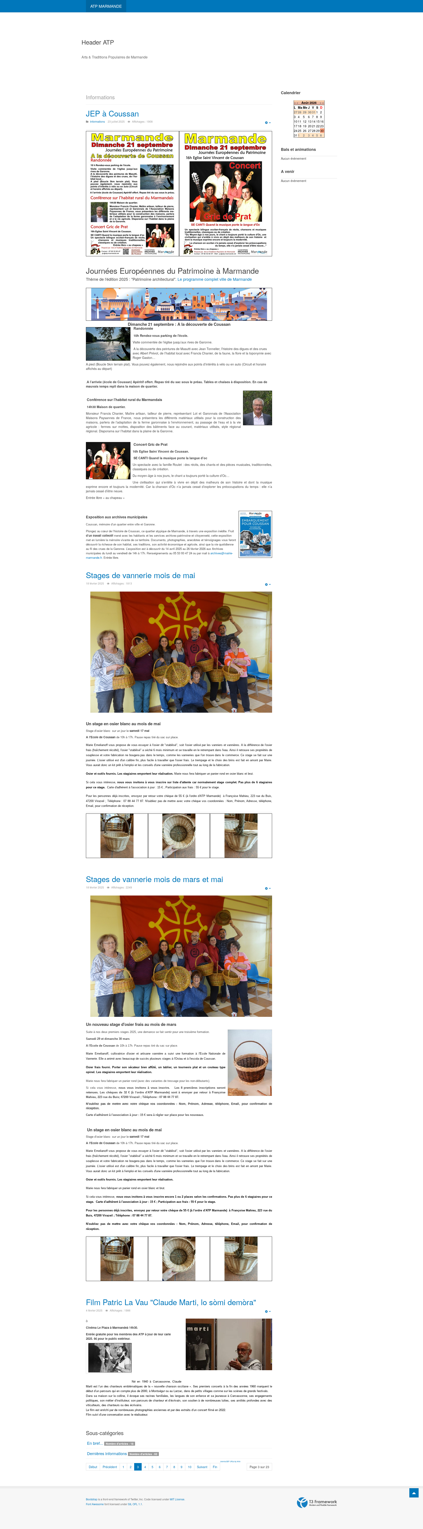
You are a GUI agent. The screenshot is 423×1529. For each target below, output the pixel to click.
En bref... (95, 1443)
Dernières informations (107, 1453)
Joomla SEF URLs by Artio (230, 1461)
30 (322, 130)
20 (310, 126)
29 (318, 130)
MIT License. (177, 1499)
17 (295, 126)
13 (310, 121)
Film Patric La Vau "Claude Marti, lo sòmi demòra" (171, 1301)
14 (313, 121)
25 (299, 130)
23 (322, 126)
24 (295, 130)
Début (93, 1467)
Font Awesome (95, 1504)
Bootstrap (91, 1499)
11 (299, 121)
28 (313, 130)
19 (304, 126)
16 (322, 121)
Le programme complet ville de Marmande (215, 279)
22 (318, 126)
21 (313, 126)
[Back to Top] (414, 1492)
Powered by (317, 1502)
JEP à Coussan (112, 113)
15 (318, 121)
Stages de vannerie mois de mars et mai (154, 878)
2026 (313, 102)
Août (305, 102)
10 (189, 1467)
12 (304, 121)
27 (310, 130)
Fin (215, 1467)
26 (304, 130)
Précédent (110, 1467)
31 (295, 135)
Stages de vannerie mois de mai (140, 574)
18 (299, 126)
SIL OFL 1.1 (135, 1504)
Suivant (202, 1467)
